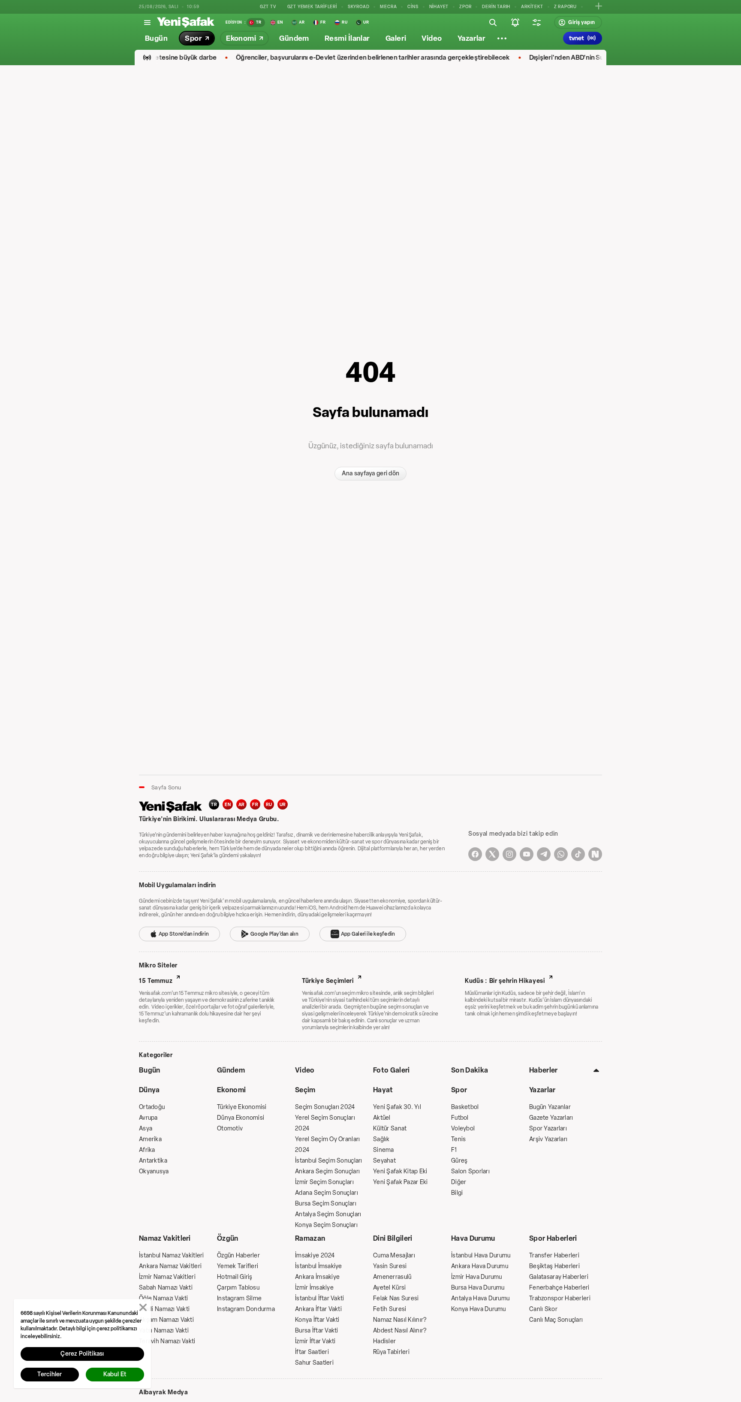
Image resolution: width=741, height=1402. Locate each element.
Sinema (383, 1150)
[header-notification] (515, 22)
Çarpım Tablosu (238, 1287)
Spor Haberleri (553, 1238)
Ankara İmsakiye (317, 1277)
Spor (459, 1090)
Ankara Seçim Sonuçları (327, 1171)
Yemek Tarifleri (237, 1266)
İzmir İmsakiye (314, 1287)
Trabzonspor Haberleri (559, 1298)
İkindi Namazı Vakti (164, 1309)
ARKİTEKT (532, 6)
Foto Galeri (391, 1070)
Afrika (147, 1150)
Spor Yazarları (548, 1128)
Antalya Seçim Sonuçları (328, 1214)
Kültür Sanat (390, 1128)
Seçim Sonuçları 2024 (325, 1107)
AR (241, 804)
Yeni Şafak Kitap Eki (400, 1171)
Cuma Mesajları (394, 1255)
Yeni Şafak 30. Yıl (397, 1107)
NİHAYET (439, 6)
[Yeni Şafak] (186, 22)
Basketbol (465, 1107)
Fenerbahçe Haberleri (559, 1287)
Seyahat (384, 1160)
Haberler (543, 1070)
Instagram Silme (239, 1298)
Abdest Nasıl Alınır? (400, 1330)
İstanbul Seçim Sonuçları (328, 1160)
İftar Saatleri (312, 1352)
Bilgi (457, 1193)
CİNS (412, 6)
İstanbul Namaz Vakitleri (171, 1255)
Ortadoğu (152, 1107)
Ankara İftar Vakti (318, 1309)
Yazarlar (542, 1090)
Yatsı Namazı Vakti (164, 1330)
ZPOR (465, 6)
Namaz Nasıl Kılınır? (400, 1319)
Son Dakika (469, 1070)
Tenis (458, 1139)
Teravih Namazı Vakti (167, 1341)
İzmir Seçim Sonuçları (324, 1182)
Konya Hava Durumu (478, 1309)
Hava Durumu (473, 1238)
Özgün (227, 1238)
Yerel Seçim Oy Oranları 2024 (327, 1145)
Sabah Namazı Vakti (166, 1287)
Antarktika (153, 1160)
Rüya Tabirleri (391, 1352)
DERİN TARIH (496, 6)
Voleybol (463, 1128)
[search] (493, 22)
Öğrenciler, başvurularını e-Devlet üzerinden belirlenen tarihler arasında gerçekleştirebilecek (352, 57)
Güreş (459, 1160)
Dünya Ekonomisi (240, 1117)
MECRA (388, 6)
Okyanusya (154, 1171)
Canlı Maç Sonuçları (556, 1319)
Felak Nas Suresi (396, 1298)
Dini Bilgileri (392, 1238)
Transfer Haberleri (554, 1255)
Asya (145, 1128)
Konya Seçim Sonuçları (326, 1225)
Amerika (150, 1139)
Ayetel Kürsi (389, 1287)
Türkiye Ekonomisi (242, 1107)
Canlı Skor (543, 1309)
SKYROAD (359, 6)
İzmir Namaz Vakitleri (167, 1277)
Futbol (460, 1117)
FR (255, 804)
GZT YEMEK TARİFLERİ (312, 6)
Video (305, 1070)
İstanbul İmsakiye (318, 1266)
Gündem (231, 1070)
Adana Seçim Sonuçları (326, 1193)
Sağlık (381, 1139)
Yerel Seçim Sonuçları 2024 (325, 1123)
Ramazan (310, 1238)
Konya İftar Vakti (317, 1319)
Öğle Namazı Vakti (163, 1298)
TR (214, 804)
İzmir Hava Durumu (476, 1277)
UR (283, 804)
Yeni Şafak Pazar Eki (400, 1182)
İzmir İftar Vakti (315, 1341)
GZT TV (268, 6)
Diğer (458, 1182)
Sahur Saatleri (314, 1362)
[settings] (536, 22)
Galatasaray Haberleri (558, 1277)
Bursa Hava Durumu (478, 1287)
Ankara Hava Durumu (479, 1266)
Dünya (149, 1090)
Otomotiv (230, 1128)
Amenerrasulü (392, 1277)
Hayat (383, 1090)
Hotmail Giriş (235, 1277)
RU (269, 804)
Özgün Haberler (238, 1255)
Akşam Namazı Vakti (166, 1319)
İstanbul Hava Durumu (481, 1255)
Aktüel (382, 1117)
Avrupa (148, 1117)
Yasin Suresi (390, 1266)
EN (228, 804)
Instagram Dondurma (246, 1309)
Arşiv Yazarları (548, 1139)
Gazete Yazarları (551, 1117)
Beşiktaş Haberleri (554, 1266)
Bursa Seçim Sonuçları (325, 1203)
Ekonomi (231, 1090)
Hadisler (384, 1341)
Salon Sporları (470, 1171)
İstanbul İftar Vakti (319, 1298)
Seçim (305, 1090)
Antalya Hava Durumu (480, 1298)
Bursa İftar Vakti (316, 1330)
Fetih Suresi (389, 1309)
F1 (454, 1150)
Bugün (149, 1070)
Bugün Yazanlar (550, 1107)
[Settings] (502, 38)
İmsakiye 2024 (315, 1255)
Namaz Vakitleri (165, 1238)
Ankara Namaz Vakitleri (170, 1266)
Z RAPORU (565, 6)
